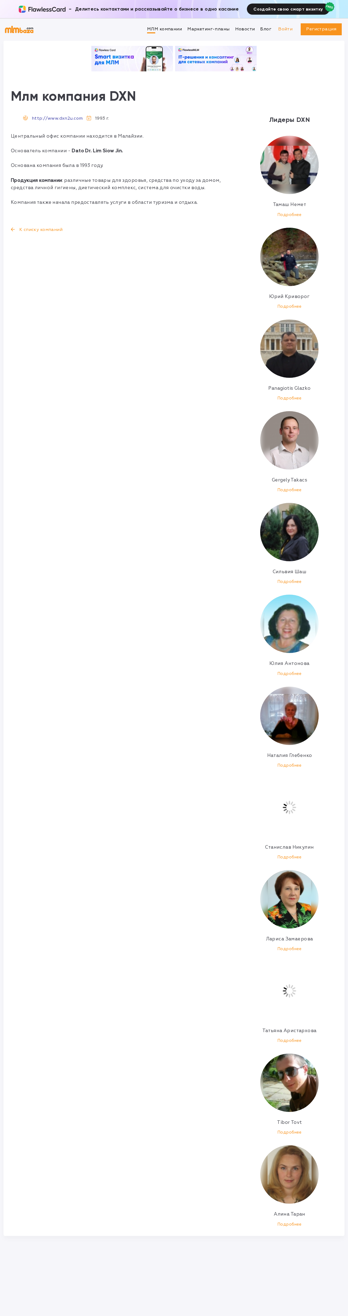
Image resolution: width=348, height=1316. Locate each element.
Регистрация (321, 29)
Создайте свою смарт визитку (288, 9)
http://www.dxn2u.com (57, 118)
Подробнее (289, 214)
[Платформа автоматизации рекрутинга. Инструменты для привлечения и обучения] (216, 58)
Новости (245, 29)
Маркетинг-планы (208, 29)
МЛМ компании (164, 29)
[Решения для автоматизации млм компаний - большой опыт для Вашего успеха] (132, 58)
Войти (285, 29)
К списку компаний (40, 229)
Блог (265, 29)
